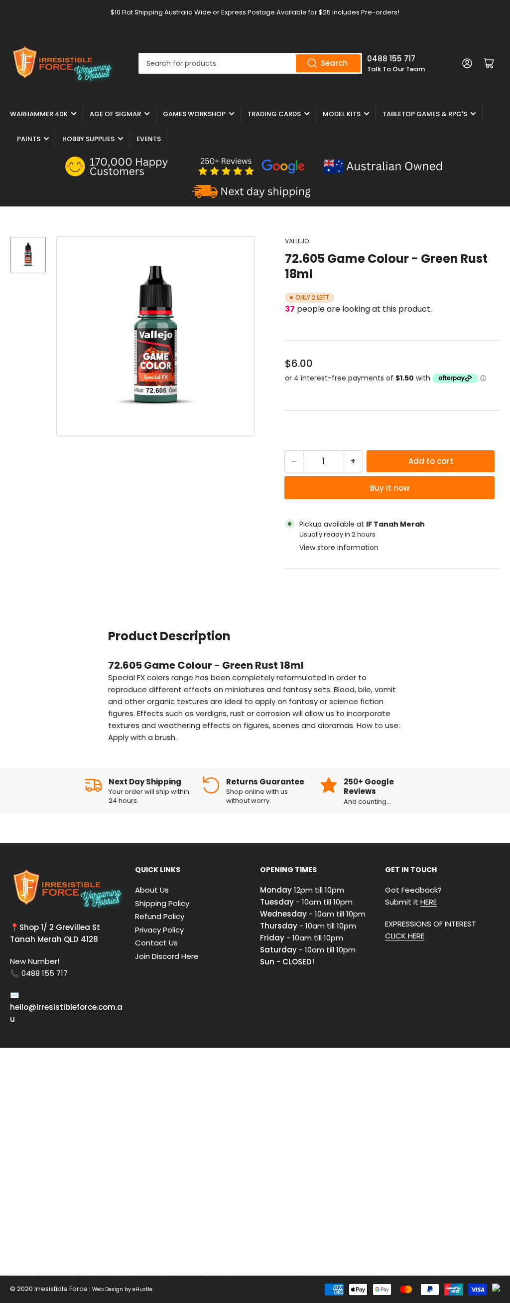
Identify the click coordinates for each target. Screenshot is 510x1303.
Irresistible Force (61, 1289)
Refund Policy (159, 916)
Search (334, 63)
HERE (428, 902)
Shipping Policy (162, 903)
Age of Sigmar (115, 114)
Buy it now (389, 488)
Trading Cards (274, 114)
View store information (339, 548)
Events (148, 139)
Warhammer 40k (39, 114)
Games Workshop (194, 114)
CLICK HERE (404, 936)
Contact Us (156, 942)
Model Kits (342, 114)
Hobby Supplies (88, 139)
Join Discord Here (167, 956)
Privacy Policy (159, 930)
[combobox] (250, 63)
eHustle (142, 1289)
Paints (28, 139)
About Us (152, 890)
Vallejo (297, 241)
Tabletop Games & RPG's (424, 114)
